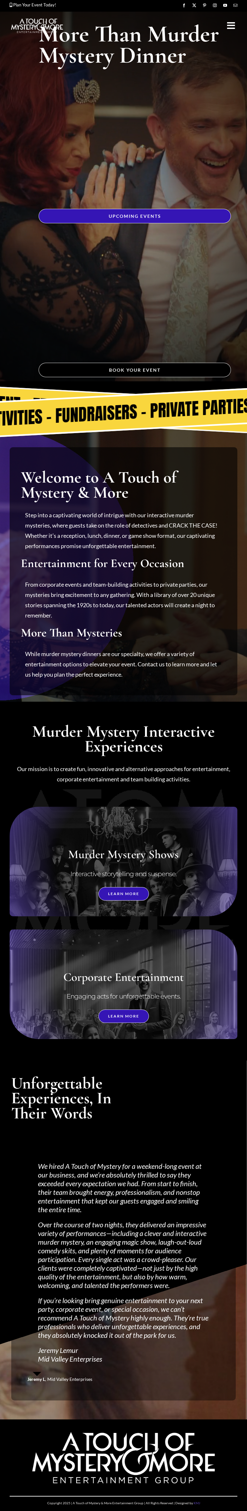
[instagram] (215, 5)
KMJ (197, 1353)
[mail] (235, 5)
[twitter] (194, 5)
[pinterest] (204, 5)
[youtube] (225, 5)
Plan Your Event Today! (34, 4)
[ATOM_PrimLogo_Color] (37, 19)
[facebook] (184, 5)
